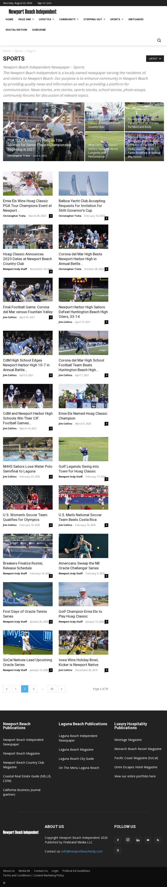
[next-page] (61, 688)
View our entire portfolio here (135, 776)
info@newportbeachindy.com (82, 851)
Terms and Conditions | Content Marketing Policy (33, 875)
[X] (117, 850)
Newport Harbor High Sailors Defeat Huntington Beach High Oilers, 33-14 (83, 312)
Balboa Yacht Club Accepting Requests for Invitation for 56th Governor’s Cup (82, 206)
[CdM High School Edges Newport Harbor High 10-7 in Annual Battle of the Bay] (28, 343)
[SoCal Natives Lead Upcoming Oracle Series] (28, 642)
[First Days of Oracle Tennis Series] (28, 594)
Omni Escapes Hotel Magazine (135, 767)
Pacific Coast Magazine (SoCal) (136, 758)
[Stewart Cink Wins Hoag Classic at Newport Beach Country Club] (104, 116)
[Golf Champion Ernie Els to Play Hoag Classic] (83, 594)
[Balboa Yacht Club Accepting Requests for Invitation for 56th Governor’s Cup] (83, 184)
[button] (159, 40)
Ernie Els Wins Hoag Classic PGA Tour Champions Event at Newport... (27, 206)
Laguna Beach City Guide (76, 759)
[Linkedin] (137, 840)
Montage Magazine (128, 740)
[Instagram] (127, 839)
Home (7, 51)
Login (55, 871)
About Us (9, 871)
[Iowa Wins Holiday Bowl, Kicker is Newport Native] (83, 642)
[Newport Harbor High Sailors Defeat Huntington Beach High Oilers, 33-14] (83, 290)
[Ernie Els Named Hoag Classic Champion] (83, 396)
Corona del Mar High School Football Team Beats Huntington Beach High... (81, 365)
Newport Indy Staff (15, 269)
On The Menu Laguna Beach (79, 768)
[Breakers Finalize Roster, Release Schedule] (28, 546)
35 (51, 689)
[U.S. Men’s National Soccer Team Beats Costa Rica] (83, 497)
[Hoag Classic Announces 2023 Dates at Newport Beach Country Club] (28, 237)
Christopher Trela (18, 155)
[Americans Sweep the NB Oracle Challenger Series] (83, 546)
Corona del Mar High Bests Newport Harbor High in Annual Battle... (80, 259)
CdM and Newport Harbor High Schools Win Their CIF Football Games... (28, 418)
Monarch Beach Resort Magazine (138, 749)
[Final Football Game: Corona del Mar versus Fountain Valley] (28, 290)
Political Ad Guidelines (76, 871)
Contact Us (41, 871)
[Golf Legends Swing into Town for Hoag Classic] (83, 449)
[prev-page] (6, 688)
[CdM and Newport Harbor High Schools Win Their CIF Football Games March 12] (28, 396)
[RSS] (157, 840)
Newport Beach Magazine (21, 753)
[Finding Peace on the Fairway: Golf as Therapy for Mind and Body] (144, 116)
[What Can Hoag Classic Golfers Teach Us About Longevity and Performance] (104, 146)
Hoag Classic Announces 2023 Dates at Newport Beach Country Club (27, 259)
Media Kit (24, 871)
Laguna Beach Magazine (76, 749)
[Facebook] (117, 840)
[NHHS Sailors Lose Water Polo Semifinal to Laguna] (28, 449)
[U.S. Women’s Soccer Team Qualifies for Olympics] (28, 497)
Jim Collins (10, 317)
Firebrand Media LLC (77, 842)
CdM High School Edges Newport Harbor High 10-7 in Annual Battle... (26, 365)
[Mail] (147, 840)
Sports (19, 51)
